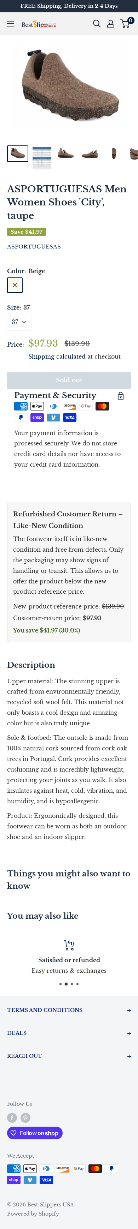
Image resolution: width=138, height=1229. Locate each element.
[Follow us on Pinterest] (25, 1117)
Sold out (69, 380)
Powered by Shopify (33, 1214)
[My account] (110, 24)
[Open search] (97, 24)
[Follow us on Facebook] (12, 1117)
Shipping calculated (57, 356)
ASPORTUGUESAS (34, 246)
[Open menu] (10, 23)
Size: (18, 307)
